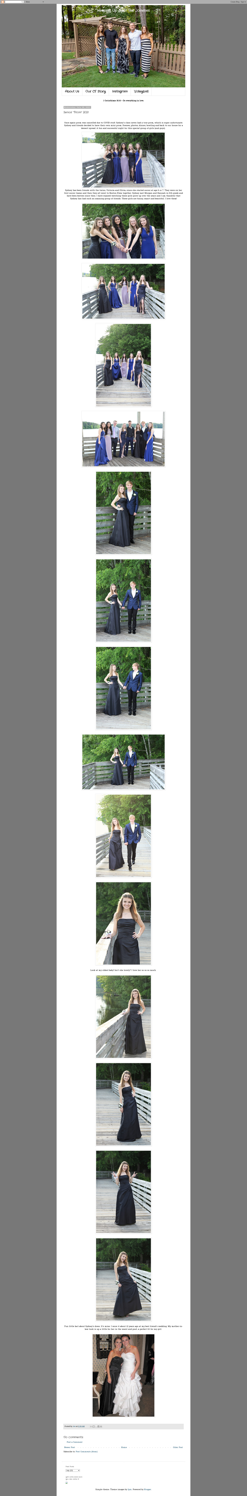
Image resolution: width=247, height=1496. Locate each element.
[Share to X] (96, 1426)
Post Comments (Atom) (87, 1451)
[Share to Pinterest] (101, 1426)
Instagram (120, 91)
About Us (72, 91)
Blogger (147, 1489)
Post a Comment (74, 1442)
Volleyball (141, 91)
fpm (130, 1489)
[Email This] (91, 1426)
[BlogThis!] (93, 1426)
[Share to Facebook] (98, 1426)
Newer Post (69, 1447)
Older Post (178, 1447)
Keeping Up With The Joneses (123, 10)
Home (124, 1447)
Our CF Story (96, 91)
